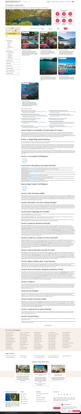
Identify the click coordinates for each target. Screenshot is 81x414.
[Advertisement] (30, 63)
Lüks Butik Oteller (67, 1)
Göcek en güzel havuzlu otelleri (36, 176)
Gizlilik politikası (56, 405)
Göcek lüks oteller (30, 178)
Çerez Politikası (63, 408)
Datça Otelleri (24, 189)
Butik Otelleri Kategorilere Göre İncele (40, 384)
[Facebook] (59, 394)
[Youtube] (67, 394)
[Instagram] (61, 394)
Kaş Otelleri (24, 190)
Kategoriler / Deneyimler (55, 1)
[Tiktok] (70, 394)
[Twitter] (64, 394)
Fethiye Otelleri (72, 141)
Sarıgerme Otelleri (25, 161)
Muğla (26, 47)
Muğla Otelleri (39, 142)
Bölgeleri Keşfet (62, 1)
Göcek (23, 47)
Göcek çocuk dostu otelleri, (34, 174)
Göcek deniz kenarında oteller (34, 180)
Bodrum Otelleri (24, 186)
